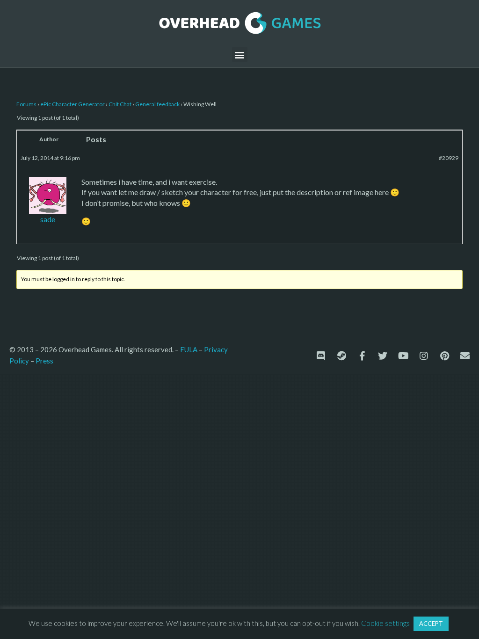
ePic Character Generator (72, 104)
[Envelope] (465, 356)
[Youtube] (403, 356)
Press (44, 360)
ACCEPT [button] (431, 623)
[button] (239, 54)
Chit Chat (120, 104)
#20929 (448, 157)
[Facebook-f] (362, 356)
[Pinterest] (444, 356)
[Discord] (321, 356)
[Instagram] (423, 356)
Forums (26, 104)
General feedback (157, 104)
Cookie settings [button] (385, 623)
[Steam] (341, 356)
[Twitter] (382, 356)
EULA (188, 349)
